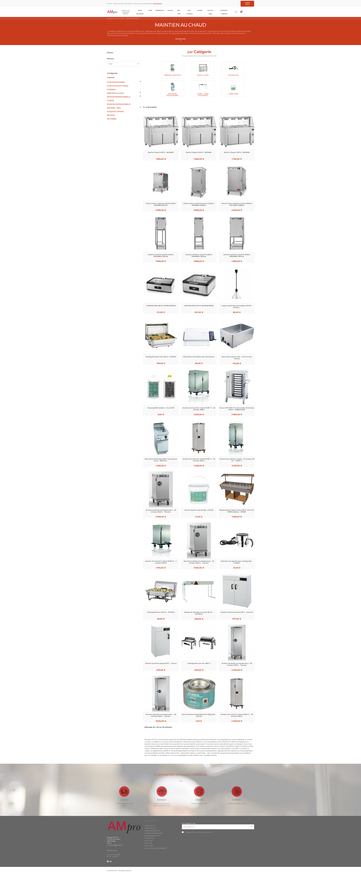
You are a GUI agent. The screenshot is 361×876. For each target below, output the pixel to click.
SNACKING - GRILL (114, 108)
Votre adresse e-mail (188, 823)
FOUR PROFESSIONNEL (116, 82)
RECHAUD (111, 115)
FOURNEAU (111, 89)
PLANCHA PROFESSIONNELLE (118, 104)
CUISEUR (110, 100)
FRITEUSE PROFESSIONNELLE (118, 97)
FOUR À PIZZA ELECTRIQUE (117, 86)
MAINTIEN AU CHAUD (115, 93)
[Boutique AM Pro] (118, 12)
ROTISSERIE (111, 119)
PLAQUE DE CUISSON (115, 111)
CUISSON (110, 78)
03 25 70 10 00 (157, 3)
